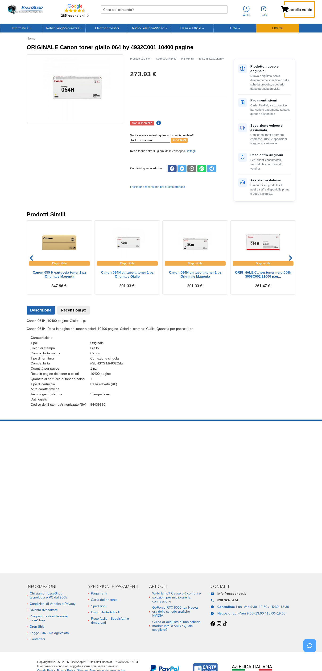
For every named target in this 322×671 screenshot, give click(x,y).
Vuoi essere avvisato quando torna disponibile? (162, 135)
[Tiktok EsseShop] (225, 624)
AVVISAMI (179, 140)
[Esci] (264, 9)
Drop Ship (37, 626)
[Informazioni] (246, 9)
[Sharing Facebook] (172, 168)
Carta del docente (104, 600)
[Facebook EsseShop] (213, 624)
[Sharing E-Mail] (191, 168)
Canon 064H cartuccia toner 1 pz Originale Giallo (127, 274)
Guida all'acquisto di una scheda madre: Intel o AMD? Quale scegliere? (176, 626)
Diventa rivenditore (44, 610)
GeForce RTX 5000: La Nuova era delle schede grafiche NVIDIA (175, 611)
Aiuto (246, 15)
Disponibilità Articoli (105, 612)
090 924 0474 (227, 600)
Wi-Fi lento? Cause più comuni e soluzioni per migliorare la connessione (176, 597)
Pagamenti (99, 593)
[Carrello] (284, 9)
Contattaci (37, 639)
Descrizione (40, 310)
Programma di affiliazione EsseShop (49, 618)
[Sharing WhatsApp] (201, 168)
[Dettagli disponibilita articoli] (158, 123)
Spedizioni (98, 606)
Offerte (277, 28)
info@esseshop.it (231, 593)
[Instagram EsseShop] (219, 624)
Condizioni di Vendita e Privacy (52, 604)
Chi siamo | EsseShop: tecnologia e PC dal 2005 (48, 595)
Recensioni (73, 310)
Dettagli (191, 151)
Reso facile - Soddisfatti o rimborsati (110, 620)
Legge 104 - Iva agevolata (49, 633)
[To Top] (311, 660)
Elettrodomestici (107, 28)
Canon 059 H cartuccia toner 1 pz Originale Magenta (59, 274)
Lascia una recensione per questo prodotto (157, 187)
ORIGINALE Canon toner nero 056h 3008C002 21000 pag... (263, 274)
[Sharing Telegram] (211, 168)
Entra (263, 15)
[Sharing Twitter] (182, 168)
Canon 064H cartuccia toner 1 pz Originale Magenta (195, 274)
